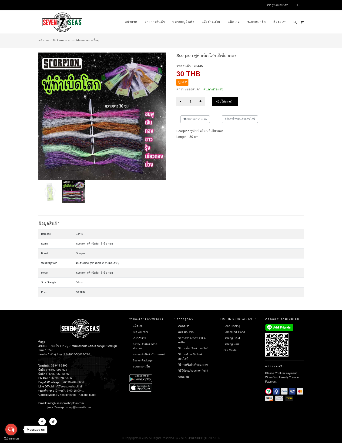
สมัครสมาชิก (186, 332)
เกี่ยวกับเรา (139, 338)
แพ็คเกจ (234, 22)
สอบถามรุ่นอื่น (141, 366)
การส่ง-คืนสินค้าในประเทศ (149, 354)
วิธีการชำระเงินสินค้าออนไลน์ (191, 356)
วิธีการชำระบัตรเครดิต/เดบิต (192, 340)
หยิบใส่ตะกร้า (225, 101)
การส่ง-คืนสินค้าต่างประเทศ (145, 346)
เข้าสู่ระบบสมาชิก (277, 5)
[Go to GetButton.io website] (11, 438)
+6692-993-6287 (58, 369)
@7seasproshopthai (69, 386)
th (296, 5)
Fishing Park (231, 344)
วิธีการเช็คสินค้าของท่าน (193, 364)
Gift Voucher (140, 332)
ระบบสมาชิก (256, 22)
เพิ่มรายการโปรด (196, 119)
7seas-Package (143, 360)
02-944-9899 (59, 365)
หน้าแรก (131, 22)
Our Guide (230, 350)
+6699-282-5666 (73, 382)
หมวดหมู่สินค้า (183, 22)
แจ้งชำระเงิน (211, 22)
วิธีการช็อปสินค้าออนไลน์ (240, 119)
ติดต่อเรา (280, 22)
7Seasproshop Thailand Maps (77, 395)
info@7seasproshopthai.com (65, 403)
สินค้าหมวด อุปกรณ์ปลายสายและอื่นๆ (75, 40)
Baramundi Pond (234, 332)
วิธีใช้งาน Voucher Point (193, 370)
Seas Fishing (232, 326)
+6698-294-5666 (61, 378)
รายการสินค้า (155, 22)
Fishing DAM (232, 338)
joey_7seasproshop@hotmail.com (69, 407)
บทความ (183, 376)
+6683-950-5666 (58, 374)
